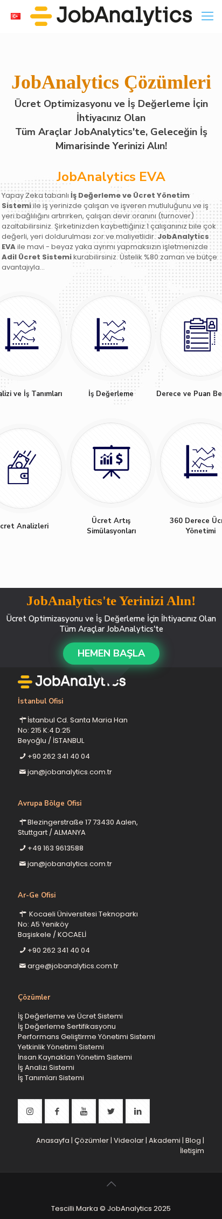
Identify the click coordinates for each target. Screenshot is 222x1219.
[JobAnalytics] (111, 16)
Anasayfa (53, 1140)
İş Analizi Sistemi (46, 1067)
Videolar (129, 1140)
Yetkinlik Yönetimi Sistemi (61, 1047)
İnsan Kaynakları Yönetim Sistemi (75, 1057)
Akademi (165, 1140)
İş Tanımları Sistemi (51, 1078)
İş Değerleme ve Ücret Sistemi (70, 1016)
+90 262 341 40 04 (58, 756)
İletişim (192, 1151)
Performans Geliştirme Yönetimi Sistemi (86, 1037)
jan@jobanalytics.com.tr (69, 772)
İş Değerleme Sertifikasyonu (67, 1026)
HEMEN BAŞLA (111, 653)
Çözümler (91, 1140)
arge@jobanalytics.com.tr (73, 966)
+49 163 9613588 (55, 848)
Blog (193, 1140)
